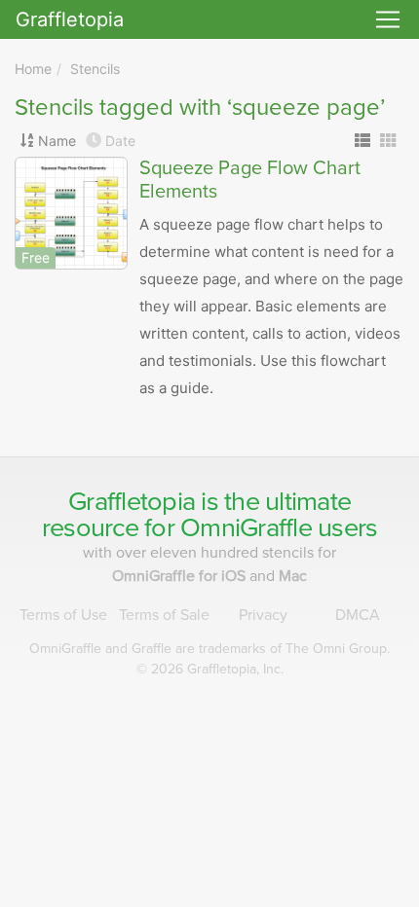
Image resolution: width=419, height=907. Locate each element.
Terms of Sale (164, 615)
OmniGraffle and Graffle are (209, 648)
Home (33, 68)
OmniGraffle (246, 528)
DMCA (357, 615)
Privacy (263, 615)
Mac (293, 576)
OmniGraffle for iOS (180, 576)
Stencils (95, 68)
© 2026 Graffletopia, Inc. (210, 669)
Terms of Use (63, 615)
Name (57, 140)
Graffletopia (70, 19)
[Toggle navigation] (388, 19)
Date (120, 140)
